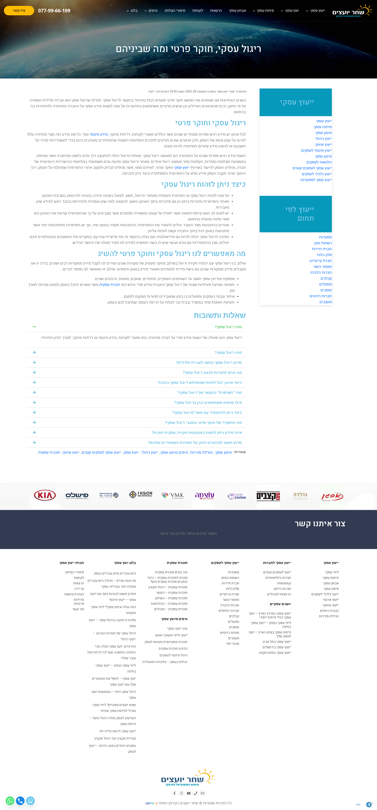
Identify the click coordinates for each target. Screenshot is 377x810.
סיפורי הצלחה (175, 10)
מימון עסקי (323, 156)
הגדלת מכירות (201, 452)
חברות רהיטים (321, 296)
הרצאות (216, 10)
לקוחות (197, 10)
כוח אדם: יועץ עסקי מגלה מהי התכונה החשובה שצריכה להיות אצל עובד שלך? (111, 652)
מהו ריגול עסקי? (228, 327)
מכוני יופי (232, 643)
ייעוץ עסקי (317, 10)
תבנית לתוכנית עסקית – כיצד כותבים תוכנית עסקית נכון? (167, 579)
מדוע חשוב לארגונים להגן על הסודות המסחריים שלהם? (195, 442)
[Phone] (195, 793)
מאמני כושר (322, 266)
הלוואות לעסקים (319, 162)
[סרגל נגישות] (369, 804)
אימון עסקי (323, 132)
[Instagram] (181, 793)
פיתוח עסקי (265, 10)
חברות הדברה (321, 272)
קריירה (79, 588)
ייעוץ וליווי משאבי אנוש (171, 635)
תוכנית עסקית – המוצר (172, 592)
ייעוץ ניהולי (323, 138)
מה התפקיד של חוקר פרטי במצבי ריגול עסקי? (203, 422)
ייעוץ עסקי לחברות (277, 563)
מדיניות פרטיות (79, 601)
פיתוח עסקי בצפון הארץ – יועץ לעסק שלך (270, 634)
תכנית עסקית (109, 284)
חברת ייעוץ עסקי (71, 563)
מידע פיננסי (99, 134)
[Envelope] (202, 793)
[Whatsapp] (10, 800)
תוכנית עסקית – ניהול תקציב (168, 587)
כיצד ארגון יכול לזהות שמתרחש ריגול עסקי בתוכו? (199, 382)
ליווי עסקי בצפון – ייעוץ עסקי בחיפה (271, 624)
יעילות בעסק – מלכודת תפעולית (165, 661)
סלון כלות (324, 255)
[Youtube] (189, 793)
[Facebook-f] (175, 793)
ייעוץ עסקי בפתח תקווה (275, 652)
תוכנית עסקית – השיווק (171, 598)
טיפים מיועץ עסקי (174, 452)
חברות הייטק (282, 588)
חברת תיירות (322, 249)
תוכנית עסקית (49, 452)
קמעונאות (284, 583)
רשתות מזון (323, 243)
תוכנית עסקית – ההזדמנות (169, 603)
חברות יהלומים (229, 610)
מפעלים (325, 284)
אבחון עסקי (237, 10)
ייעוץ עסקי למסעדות (316, 180)
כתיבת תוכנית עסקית (173, 648)
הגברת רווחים (329, 610)
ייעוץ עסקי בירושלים (277, 647)
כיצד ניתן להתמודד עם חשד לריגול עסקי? (207, 412)
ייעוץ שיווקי (323, 144)
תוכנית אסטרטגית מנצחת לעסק (166, 641)
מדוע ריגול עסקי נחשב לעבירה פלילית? (209, 362)
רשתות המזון (230, 577)
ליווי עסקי (332, 572)
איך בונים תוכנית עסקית (171, 572)
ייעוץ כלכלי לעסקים (317, 174)
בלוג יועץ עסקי (125, 563)
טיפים (153, 10)
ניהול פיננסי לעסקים (174, 655)
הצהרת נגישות (74, 594)
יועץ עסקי (292, 10)
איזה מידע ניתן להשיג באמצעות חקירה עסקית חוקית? (197, 432)
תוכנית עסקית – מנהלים (171, 609)
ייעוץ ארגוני (331, 599)
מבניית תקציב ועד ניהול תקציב (115, 738)
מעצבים (325, 302)
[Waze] (30, 800)
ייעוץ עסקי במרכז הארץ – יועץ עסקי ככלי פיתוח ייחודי (270, 615)
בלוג (134, 10)
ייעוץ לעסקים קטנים (277, 572)
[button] (136, 327)
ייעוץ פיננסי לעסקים (316, 150)
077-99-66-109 (54, 10)
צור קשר (78, 609)
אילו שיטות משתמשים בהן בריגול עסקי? (208, 402)
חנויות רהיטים (229, 632)
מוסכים (326, 290)
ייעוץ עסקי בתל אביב (277, 641)
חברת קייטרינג (320, 260)
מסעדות (325, 237)
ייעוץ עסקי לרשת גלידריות (118, 731)
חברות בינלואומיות (278, 577)
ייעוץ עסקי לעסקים (225, 563)
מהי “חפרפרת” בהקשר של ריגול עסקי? (209, 392)
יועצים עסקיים (280, 604)
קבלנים (326, 278)
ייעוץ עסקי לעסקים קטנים (312, 168)
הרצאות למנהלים (279, 594)
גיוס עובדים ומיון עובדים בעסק (115, 573)
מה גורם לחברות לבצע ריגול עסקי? (212, 372)
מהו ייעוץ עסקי (177, 628)
